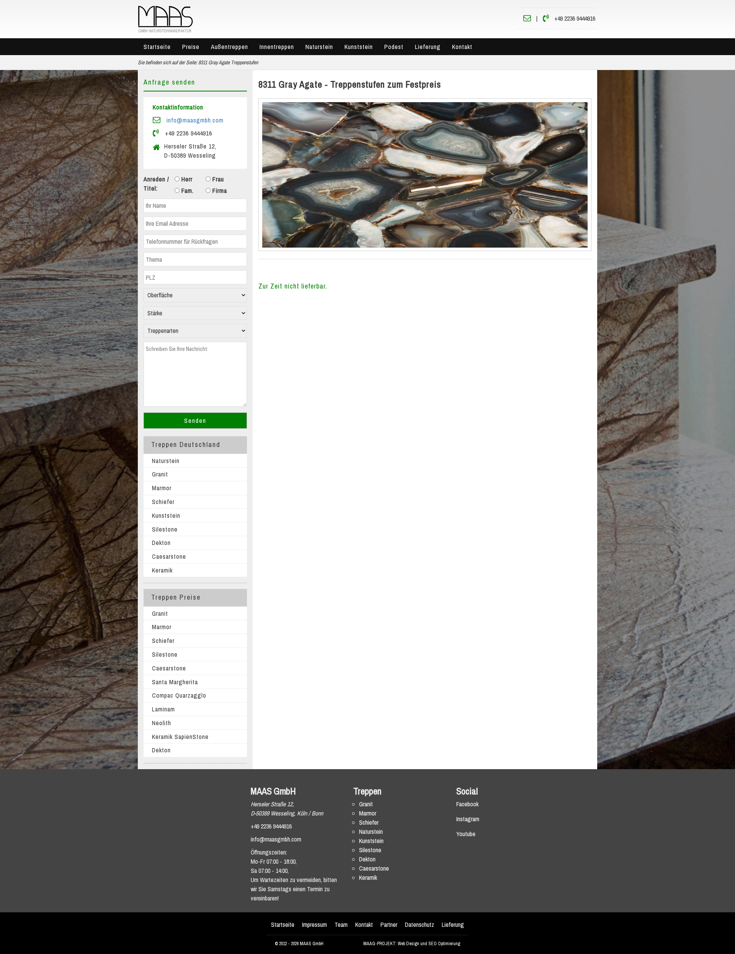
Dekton (161, 542)
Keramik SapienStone (180, 736)
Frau (217, 179)
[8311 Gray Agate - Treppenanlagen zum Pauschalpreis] (425, 175)
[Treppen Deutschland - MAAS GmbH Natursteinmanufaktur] (165, 18)
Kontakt (462, 46)
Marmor (162, 488)
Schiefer (163, 501)
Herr (186, 179)
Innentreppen (277, 46)
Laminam (163, 709)
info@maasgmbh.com (195, 120)
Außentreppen (229, 46)
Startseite (157, 46)
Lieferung (428, 46)
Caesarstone (169, 556)
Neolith (161, 723)
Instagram (467, 819)
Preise (190, 46)
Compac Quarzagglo (179, 695)
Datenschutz (419, 924)
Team (341, 924)
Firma (219, 190)
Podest (393, 46)
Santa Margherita (175, 682)
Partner (389, 924)
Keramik (162, 570)
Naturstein (319, 46)
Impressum (314, 924)
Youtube (465, 834)
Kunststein (359, 46)
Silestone (165, 529)
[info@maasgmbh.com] (527, 18)
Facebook (467, 804)
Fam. (187, 190)
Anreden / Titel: (156, 183)
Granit (160, 474)
